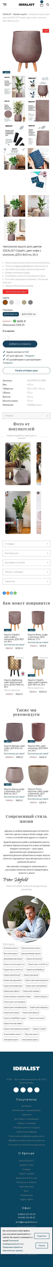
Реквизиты (26, 1195)
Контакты (26, 1106)
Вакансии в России (26, 1178)
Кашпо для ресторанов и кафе (17, 996)
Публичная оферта (26, 1132)
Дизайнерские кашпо (13, 959)
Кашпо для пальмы (31, 991)
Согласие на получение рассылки (26, 1145)
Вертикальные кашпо (31, 948)
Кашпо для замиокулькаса (36, 980)
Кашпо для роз (41, 996)
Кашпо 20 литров (33, 959)
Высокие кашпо (11, 953)
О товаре (10, 544)
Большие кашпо (11, 948)
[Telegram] (11, 593)
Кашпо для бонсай (12, 975)
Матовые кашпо (11, 1040)
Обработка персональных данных (26, 1140)
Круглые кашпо (31, 1034)
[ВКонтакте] (4, 593)
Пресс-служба (26, 1173)
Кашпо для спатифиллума (15, 1007)
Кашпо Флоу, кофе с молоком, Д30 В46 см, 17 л (38, 637)
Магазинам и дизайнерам (26, 1110)
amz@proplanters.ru (26, 1222)
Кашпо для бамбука (35, 969)
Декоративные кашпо (31, 953)
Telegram (29, 356)
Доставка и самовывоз (26, 1119)
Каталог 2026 (26, 1165)
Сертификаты (26, 1186)
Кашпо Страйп (39, 1029)
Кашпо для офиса (11, 991)
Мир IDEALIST (26, 1161)
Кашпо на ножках (36, 1018)
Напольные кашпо (30, 1040)
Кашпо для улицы (11, 1013)
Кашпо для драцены (12, 980)
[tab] (26, 416)
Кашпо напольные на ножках (16, 1029)
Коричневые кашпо (12, 1034)
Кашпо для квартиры (13, 986)
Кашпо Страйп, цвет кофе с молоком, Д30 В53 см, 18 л (14, 638)
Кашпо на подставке (13, 1023)
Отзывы (9, 415)
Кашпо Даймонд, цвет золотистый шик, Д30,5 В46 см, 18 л (14, 683)
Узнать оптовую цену (26, 370)
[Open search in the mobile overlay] (47, 4)
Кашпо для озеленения (36, 986)
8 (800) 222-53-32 (26, 1214)
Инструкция (11, 553)
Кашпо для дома (31, 975)
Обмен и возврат (14, 572)
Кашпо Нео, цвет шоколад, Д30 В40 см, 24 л (38, 748)
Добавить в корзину (20, 344)
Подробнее (42, 1236)
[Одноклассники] (7, 593)
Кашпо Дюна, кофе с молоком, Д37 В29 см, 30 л (14, 791)
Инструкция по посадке (26, 1127)
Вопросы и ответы (26, 1182)
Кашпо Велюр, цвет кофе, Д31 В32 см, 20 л (14, 748)
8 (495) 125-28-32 (26, 1217)
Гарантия (10, 581)
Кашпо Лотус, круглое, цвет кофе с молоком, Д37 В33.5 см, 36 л (38, 792)
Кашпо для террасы (39, 1007)
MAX (26, 352)
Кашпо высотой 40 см (38, 964)
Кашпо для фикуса (31, 1013)
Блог (26, 1191)
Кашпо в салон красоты (14, 964)
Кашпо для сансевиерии (14, 1002)
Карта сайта (26, 1199)
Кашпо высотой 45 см (13, 969)
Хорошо (41, 1245)
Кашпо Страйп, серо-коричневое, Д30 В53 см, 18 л (37, 682)
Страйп (26, 273)
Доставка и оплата (15, 562)
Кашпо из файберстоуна (14, 1018)
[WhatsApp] (15, 593)
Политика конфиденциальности (26, 1136)
